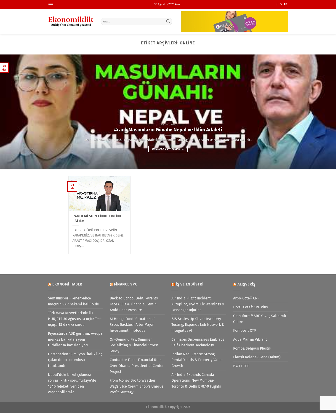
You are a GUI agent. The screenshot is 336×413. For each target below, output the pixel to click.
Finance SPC (125, 284)
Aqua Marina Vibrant (250, 339)
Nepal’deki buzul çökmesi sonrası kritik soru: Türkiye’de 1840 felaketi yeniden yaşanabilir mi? (72, 383)
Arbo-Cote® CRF (246, 298)
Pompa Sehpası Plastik (252, 348)
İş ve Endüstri (190, 284)
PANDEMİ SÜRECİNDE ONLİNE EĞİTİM (97, 218)
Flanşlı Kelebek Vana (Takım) (256, 357)
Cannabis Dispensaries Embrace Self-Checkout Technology (197, 342)
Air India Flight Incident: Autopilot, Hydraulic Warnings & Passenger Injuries (197, 304)
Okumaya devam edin (168, 148)
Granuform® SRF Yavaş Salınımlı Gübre (259, 319)
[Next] (323, 111)
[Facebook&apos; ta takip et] (277, 4)
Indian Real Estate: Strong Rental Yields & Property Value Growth (197, 360)
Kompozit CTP (244, 330)
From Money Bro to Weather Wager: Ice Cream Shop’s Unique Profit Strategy (136, 386)
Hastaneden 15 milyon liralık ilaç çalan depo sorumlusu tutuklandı (75, 360)
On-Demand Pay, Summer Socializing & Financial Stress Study (134, 345)
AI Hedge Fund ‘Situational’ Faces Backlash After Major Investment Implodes (132, 325)
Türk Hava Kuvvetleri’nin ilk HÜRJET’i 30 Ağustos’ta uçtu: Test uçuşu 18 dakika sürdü (75, 319)
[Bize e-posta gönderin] (285, 4)
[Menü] (50, 4)
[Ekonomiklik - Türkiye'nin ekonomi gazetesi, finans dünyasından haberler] (71, 21)
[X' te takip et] (281, 4)
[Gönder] (168, 21)
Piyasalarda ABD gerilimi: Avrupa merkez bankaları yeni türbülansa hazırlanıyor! (75, 339)
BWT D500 (241, 366)
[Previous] (12, 111)
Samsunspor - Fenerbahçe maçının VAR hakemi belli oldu (73, 301)
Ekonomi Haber (67, 284)
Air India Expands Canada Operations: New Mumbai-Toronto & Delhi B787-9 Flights (196, 380)
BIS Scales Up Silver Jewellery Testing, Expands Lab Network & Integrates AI (197, 325)
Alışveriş (246, 284)
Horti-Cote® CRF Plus (250, 307)
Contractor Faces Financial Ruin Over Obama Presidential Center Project (137, 366)
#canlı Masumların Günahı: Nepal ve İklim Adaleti (168, 130)
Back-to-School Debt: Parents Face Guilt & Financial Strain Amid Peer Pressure (134, 304)
